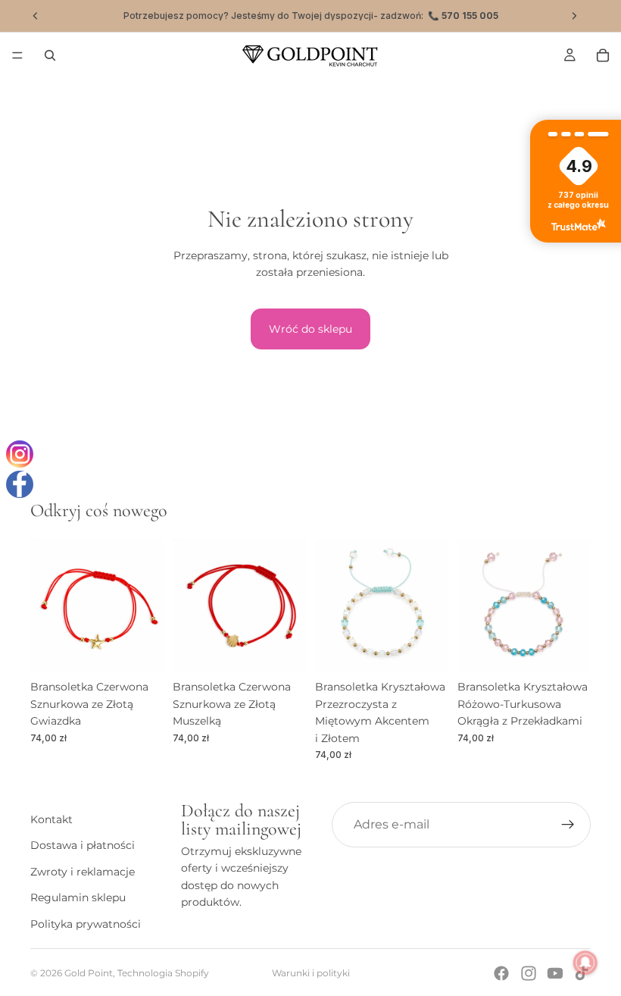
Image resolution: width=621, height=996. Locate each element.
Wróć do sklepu (310, 329)
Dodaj (153, 649)
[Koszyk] (602, 55)
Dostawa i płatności (82, 845)
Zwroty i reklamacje (82, 872)
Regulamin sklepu (78, 897)
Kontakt (51, 819)
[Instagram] (529, 973)
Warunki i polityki (311, 973)
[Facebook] (501, 973)
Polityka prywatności (85, 923)
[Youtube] (555, 973)
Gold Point (88, 973)
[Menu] (17, 55)
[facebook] (19, 484)
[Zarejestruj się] (568, 825)
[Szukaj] (50, 55)
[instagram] (19, 454)
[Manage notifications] (585, 963)
